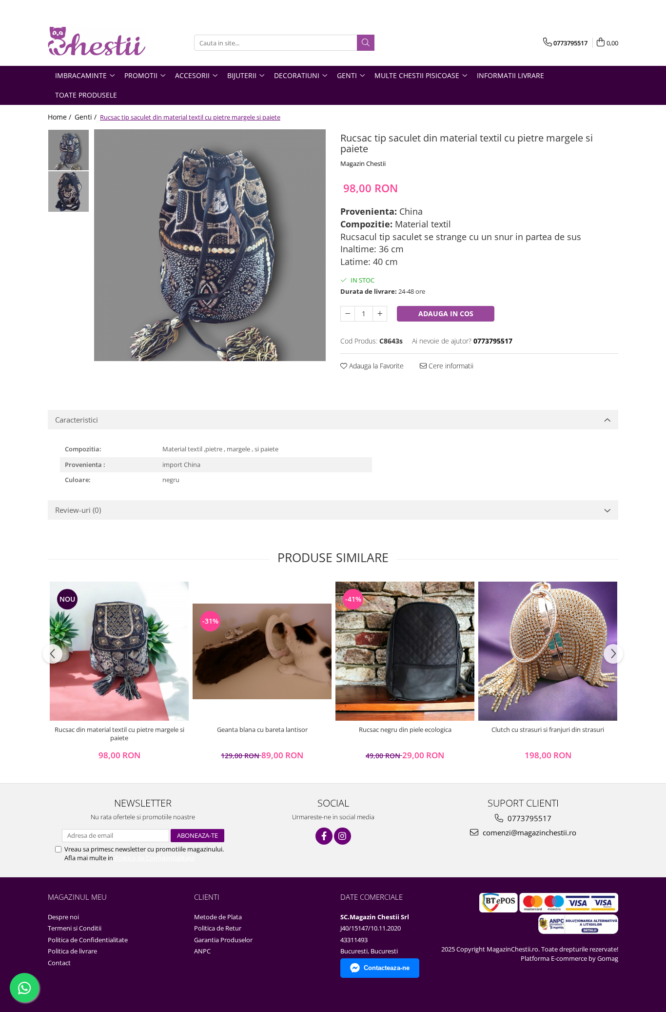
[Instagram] (342, 836)
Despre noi (63, 916)
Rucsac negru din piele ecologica (405, 730)
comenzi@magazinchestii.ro (528, 832)
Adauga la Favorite (375, 365)
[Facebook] (324, 836)
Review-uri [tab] (78, 510)
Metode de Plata (218, 916)
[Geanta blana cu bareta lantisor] (262, 651)
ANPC (202, 951)
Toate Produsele (86, 95)
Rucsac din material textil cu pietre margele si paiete (119, 734)
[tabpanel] (210, 245)
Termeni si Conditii (74, 928)
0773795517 (528, 818)
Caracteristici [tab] (76, 420)
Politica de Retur (217, 928)
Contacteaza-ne (387, 968)
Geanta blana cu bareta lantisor (262, 730)
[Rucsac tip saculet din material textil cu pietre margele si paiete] (210, 245)
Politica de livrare (72, 951)
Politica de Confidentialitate (155, 857)
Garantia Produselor (223, 939)
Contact (59, 962)
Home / (60, 116)
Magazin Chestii (363, 163)
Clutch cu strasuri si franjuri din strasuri (547, 730)
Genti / (86, 116)
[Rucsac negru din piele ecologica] (404, 651)
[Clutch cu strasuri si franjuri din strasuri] (547, 651)
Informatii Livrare (510, 75)
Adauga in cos (445, 313)
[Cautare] (365, 43)
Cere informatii (450, 365)
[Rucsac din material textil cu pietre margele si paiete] (119, 651)
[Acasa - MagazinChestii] (96, 43)
